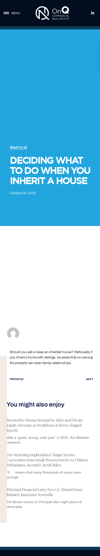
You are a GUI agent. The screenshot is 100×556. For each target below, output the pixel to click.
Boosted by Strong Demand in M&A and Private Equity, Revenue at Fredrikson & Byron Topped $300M (45, 425)
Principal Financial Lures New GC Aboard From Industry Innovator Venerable (44, 492)
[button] (15, 13)
